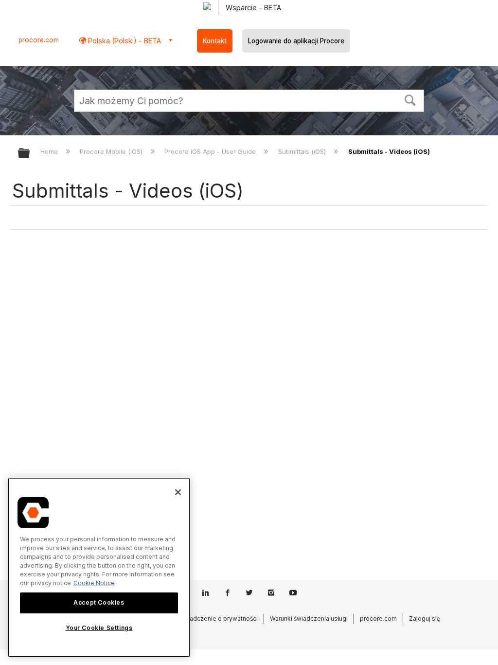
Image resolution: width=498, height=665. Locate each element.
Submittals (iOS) (302, 151)
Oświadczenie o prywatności (217, 618)
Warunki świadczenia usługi (309, 618)
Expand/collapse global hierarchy (30, 154)
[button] (410, 99)
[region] (99, 567)
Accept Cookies (98, 602)
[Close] (178, 492)
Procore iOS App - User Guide (211, 151)
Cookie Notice (94, 583)
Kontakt (215, 41)
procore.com (38, 40)
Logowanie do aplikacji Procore (296, 41)
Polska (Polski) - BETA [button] (123, 41)
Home (50, 151)
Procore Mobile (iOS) (112, 151)
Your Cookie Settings (99, 627)
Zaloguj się (424, 618)
